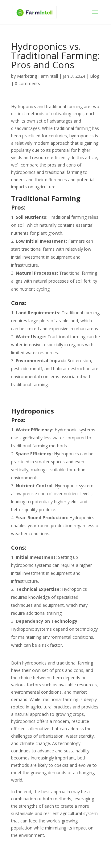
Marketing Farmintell (37, 76)
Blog (94, 76)
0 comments (27, 83)
